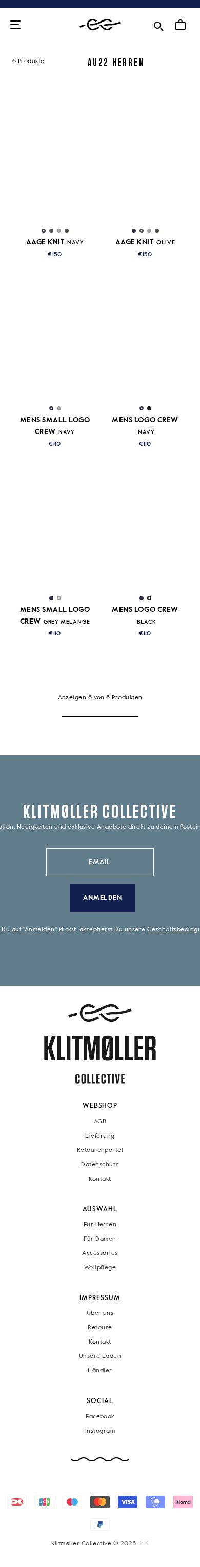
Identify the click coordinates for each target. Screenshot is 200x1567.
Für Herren (100, 1225)
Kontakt (100, 1179)
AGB (100, 1121)
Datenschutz (99, 1164)
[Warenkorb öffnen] (180, 25)
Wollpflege (100, 1268)
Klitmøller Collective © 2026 (93, 1544)
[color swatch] (44, 231)
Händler (100, 1371)
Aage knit (55, 242)
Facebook (100, 1417)
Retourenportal (100, 1150)
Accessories (99, 1253)
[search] (158, 24)
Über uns (100, 1313)
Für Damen (100, 1239)
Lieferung (99, 1135)
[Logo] (100, 25)
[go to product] (54, 160)
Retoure (100, 1328)
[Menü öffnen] (15, 25)
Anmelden (103, 898)
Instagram (100, 1431)
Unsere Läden (100, 1356)
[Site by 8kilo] (144, 1543)
